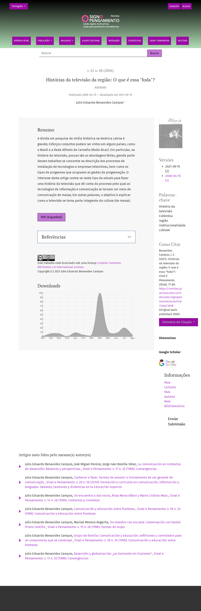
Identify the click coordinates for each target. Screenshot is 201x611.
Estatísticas (134, 40)
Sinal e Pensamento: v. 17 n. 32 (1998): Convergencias (120, 469)
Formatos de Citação (177, 322)
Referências (54, 237)
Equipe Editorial (91, 40)
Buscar (154, 53)
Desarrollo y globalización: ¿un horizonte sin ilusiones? (113, 553)
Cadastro (174, 6)
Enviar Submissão (176, 421)
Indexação (114, 40)
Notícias (182, 40)
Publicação (44, 40)
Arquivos (66, 40)
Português (20, 6)
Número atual (21, 40)
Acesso (186, 6)
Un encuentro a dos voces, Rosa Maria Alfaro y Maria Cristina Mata (121, 495)
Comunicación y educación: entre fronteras (105, 509)
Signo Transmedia (159, 40)
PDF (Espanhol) (51, 217)
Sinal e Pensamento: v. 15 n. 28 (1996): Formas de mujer (86, 527)
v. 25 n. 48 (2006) (100, 70)
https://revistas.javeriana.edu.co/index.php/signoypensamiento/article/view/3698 (170, 297)
